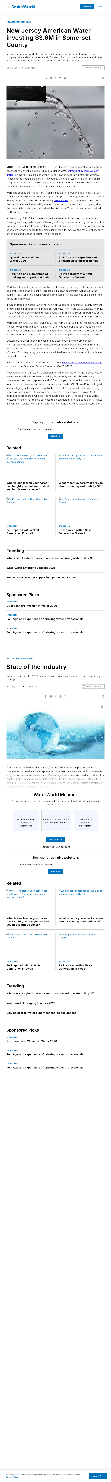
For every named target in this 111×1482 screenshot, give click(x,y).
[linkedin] (50, 77)
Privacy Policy (12, 1477)
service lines (61, 200)
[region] (55, 1476)
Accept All (97, 1476)
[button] (8, 7)
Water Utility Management (20, 658)
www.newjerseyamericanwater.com (82, 362)
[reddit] (60, 77)
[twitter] (55, 77)
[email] (65, 77)
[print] (103, 77)
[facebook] (45, 77)
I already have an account (55, 846)
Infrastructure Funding (18, 22)
